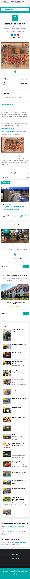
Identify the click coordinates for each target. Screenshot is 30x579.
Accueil (7, 31)
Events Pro (13, 31)
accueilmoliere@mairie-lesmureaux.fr (19, 216)
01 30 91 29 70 (24, 215)
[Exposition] (15, 254)
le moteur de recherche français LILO (16, 526)
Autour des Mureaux (13, 258)
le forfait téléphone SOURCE (11, 531)
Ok (15, 576)
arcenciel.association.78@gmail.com (10, 131)
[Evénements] (15, 71)
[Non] (28, 573)
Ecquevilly (21, 258)
